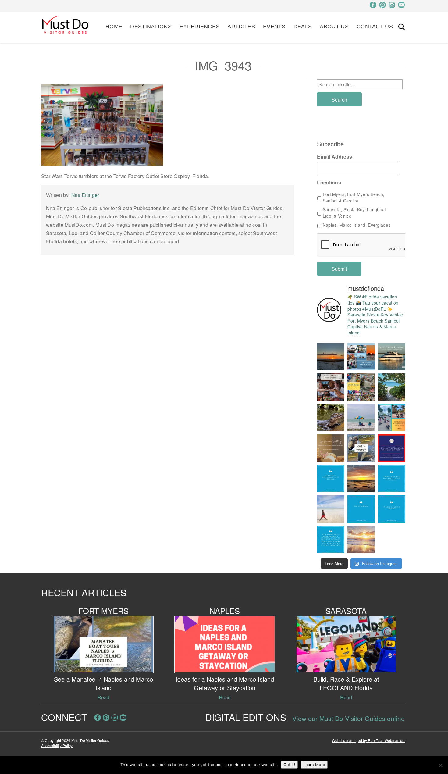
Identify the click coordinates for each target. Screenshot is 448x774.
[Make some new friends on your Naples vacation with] (330, 417)
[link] (401, 27)
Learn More (314, 764)
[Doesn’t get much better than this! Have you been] (330, 357)
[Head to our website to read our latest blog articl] (361, 387)
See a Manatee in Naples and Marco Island (103, 683)
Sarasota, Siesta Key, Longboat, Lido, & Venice (355, 212)
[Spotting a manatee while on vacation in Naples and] (361, 448)
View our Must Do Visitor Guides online (348, 718)
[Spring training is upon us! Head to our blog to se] (391, 448)
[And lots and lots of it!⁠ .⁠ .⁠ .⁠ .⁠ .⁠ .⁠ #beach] (391, 509)
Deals (302, 26)
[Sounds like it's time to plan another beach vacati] (330, 478)
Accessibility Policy (57, 745)
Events (274, 26)
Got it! (289, 764)
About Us (334, 26)
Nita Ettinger (85, 194)
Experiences (199, 26)
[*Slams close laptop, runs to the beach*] (391, 387)
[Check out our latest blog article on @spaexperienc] (330, 448)
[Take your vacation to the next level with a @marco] (391, 357)
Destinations (151, 26)
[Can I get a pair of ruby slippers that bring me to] (391, 478)
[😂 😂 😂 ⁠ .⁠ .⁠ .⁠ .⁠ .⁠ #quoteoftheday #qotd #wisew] (361, 509)
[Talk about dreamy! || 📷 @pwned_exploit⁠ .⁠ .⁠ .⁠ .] (361, 539)
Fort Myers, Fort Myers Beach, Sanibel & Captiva (354, 197)
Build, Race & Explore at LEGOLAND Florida (346, 683)
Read (103, 697)
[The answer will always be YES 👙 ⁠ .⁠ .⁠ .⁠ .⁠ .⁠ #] (330, 539)
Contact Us (375, 26)
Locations (329, 183)
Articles (241, 26)
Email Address (334, 157)
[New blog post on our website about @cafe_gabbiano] (330, 387)
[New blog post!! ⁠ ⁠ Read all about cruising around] (391, 417)
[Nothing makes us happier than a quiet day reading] (361, 417)
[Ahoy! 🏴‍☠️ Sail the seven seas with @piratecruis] (361, 357)
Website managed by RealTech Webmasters (368, 740)
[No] (440, 765)
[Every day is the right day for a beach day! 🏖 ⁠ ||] (330, 509)
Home (113, 26)
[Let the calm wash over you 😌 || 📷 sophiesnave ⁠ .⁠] (361, 478)
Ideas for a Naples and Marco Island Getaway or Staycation (225, 683)
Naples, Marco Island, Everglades (357, 225)
